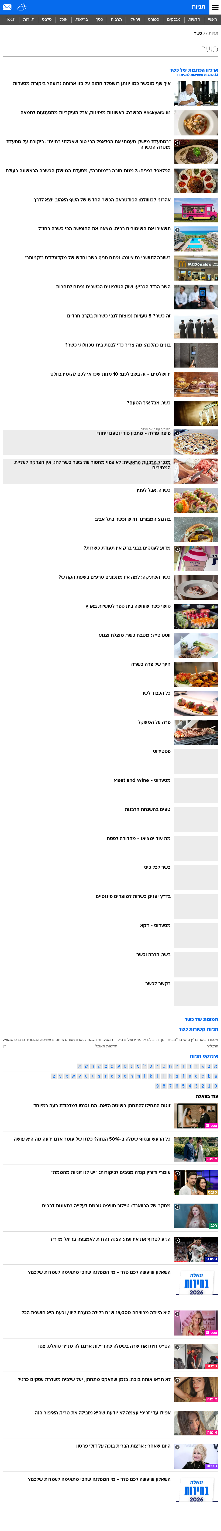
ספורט (153, 20)
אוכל (64, 20)
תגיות (198, 7)
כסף (99, 20)
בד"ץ (194, 1039)
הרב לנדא (151, 1039)
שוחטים (58, 1039)
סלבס (47, 20)
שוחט (69, 1039)
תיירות (28, 20)
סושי (186, 1039)
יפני (140, 1039)
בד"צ (178, 1039)
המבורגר (32, 1039)
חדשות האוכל (106, 1046)
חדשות (194, 20)
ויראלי (135, 20)
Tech (10, 20)
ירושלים (130, 1039)
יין (4, 1046)
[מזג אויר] (22, 7)
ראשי (212, 20)
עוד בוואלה (207, 1097)
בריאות (81, 20)
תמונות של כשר (201, 1020)
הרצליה (212, 1046)
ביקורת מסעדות (110, 1039)
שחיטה (45, 1039)
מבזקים (174, 20)
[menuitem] (194, 20)
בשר (202, 1039)
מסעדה (212, 1039)
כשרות (79, 1039)
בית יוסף (167, 1039)
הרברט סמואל (14, 1039)
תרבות (116, 20)
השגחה (91, 1039)
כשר (198, 34)
